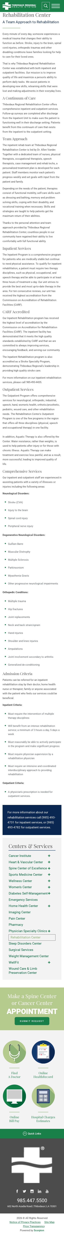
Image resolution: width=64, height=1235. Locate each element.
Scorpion (39, 1230)
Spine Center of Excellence (28, 868)
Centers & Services (31, 846)
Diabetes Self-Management (28, 893)
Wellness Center (20, 881)
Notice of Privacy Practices (25, 1222)
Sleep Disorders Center (25, 943)
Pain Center (17, 918)
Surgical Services (21, 950)
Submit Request (32, 1021)
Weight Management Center (29, 956)
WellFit (14, 962)
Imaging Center (20, 912)
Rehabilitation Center (25, 937)
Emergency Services (23, 900)
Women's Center (20, 887)
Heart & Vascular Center (26, 862)
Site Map (49, 1222)
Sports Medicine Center (25, 875)
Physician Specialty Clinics (28, 931)
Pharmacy (16, 925)
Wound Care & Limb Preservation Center (23, 970)
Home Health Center (23, 906)
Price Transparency (34, 1226)
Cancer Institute (20, 856)
